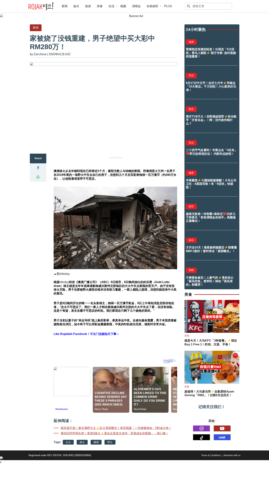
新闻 (65, 6)
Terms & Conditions (211, 455)
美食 (100, 6)
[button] (38, 168)
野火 (110, 442)
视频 (123, 6)
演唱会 (136, 6)
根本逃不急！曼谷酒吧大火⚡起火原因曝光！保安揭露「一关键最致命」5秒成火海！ (116, 428)
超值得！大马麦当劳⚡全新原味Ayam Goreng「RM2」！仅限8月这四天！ (209, 393)
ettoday (65, 273)
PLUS (168, 6)
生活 (111, 6)
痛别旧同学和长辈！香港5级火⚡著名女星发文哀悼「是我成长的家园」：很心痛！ (115, 433)
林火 (82, 442)
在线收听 (152, 6)
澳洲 (96, 442)
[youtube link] (222, 428)
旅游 (88, 6)
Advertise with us (232, 455)
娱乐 (76, 6)
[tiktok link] (201, 437)
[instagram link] (201, 428)
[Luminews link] (222, 437)
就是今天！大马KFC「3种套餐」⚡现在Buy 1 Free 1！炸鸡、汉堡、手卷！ (210, 342)
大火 (68, 442)
